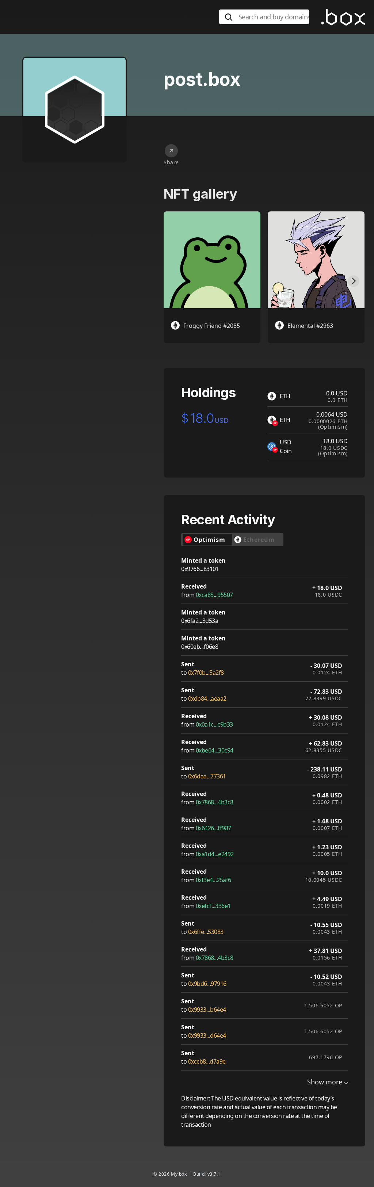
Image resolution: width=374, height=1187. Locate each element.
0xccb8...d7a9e (207, 1061)
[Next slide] (353, 281)
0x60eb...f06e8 (199, 647)
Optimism (209, 540)
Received (194, 586)
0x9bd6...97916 (207, 984)
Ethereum (258, 540)
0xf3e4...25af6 (213, 880)
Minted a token (203, 560)
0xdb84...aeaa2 (207, 698)
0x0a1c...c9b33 (214, 724)
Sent (187, 664)
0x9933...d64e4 (207, 1035)
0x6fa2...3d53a (199, 621)
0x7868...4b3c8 (214, 802)
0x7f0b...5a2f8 (206, 673)
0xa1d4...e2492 (215, 854)
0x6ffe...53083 (206, 932)
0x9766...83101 (200, 569)
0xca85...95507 (214, 595)
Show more (324, 1082)
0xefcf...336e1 (213, 906)
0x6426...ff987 (213, 828)
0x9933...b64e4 (207, 1010)
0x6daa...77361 (207, 776)
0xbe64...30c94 (214, 750)
